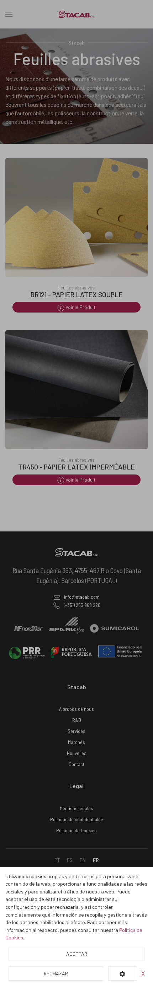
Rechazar (56, 973)
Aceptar (76, 954)
